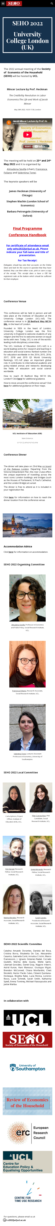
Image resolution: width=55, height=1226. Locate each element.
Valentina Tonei (27, 172)
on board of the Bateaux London (27, 467)
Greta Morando (37, 869)
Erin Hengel (10, 869)
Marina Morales (10, 918)
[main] (27, 35)
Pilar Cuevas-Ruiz (39, 816)
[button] (3, 3)
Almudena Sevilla (16, 169)
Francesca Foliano (19, 691)
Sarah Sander (40, 918)
